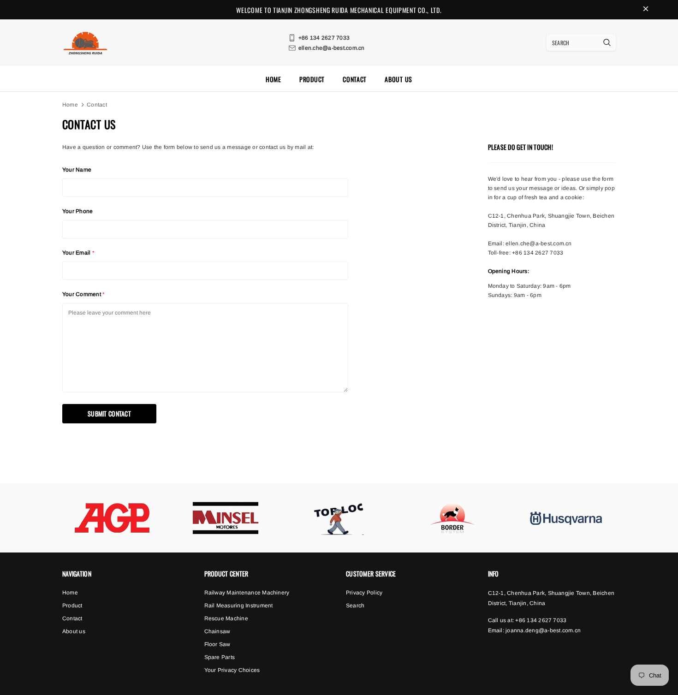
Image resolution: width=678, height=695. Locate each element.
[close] (645, 9)
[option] (112, 518)
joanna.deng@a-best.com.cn (543, 630)
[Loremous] (112, 518)
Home (70, 104)
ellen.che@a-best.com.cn (539, 243)
